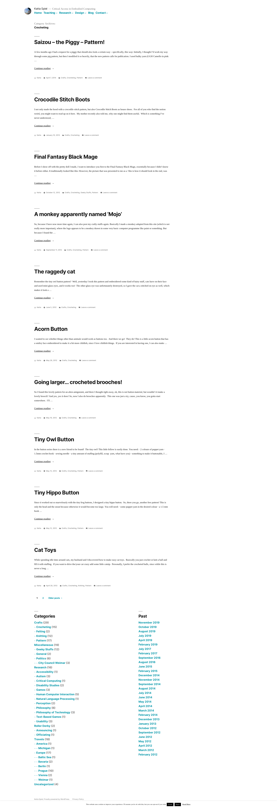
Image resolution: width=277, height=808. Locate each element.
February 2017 (147, 653)
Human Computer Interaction (55, 694)
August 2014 (146, 688)
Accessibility (45, 671)
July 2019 (144, 635)
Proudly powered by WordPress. (57, 799)
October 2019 (147, 627)
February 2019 (147, 644)
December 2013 (148, 719)
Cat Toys (45, 550)
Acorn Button (51, 329)
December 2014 (149, 675)
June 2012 (145, 737)
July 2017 (144, 649)
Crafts (63, 78)
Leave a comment (95, 78)
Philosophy (43, 707)
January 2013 (147, 723)
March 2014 (146, 710)
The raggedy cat (54, 271)
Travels (39, 739)
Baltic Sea (44, 757)
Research (65, 12)
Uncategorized (44, 784)
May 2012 (144, 741)
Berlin (42, 766)
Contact (101, 12)
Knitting (81, 586)
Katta (39, 78)
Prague (43, 770)
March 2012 (146, 750)
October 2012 (147, 728)
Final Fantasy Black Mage (66, 156)
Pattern (80, 78)
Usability (42, 721)
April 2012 (145, 745)
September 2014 (149, 684)
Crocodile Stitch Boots (62, 99)
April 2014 (145, 706)
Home (38, 12)
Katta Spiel (40, 8)
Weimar (43, 779)
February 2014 (148, 714)
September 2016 (149, 657)
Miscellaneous (43, 645)
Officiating (43, 734)
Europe (40, 752)
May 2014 (144, 701)
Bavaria (43, 761)
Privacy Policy (78, 799)
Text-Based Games (48, 716)
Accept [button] (170, 804)
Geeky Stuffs (86, 193)
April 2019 (145, 640)
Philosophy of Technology (53, 712)
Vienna (43, 775)
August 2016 (146, 662)
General (41, 654)
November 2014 (149, 679)
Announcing (44, 730)
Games (40, 689)
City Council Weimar (51, 662)
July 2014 (144, 693)
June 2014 (145, 697)
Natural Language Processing (55, 698)
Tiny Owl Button (54, 439)
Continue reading (44, 68)
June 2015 (145, 666)
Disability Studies (47, 685)
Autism (41, 676)
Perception (43, 703)
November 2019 (148, 622)
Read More (186, 804)
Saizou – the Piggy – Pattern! (69, 42)
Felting (40, 631)
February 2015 (147, 671)
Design (79, 12)
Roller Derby (42, 725)
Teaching (49, 12)
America (41, 743)
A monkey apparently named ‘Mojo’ (78, 214)
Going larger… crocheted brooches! (78, 382)
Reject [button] (178, 804)
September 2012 (149, 732)
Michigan (44, 748)
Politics (41, 658)
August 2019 (146, 631)
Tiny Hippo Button (56, 492)
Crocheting (71, 78)
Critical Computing (48, 680)
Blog (91, 12)
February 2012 (147, 754)
